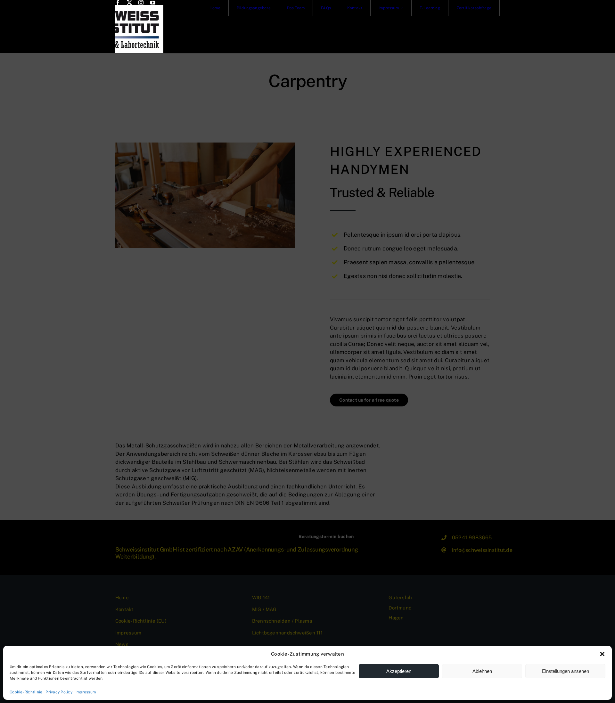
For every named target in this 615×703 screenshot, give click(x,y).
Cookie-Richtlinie (26, 692)
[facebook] (117, 2)
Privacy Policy (58, 692)
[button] (602, 654)
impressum (86, 692)
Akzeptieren (398, 671)
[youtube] (152, 2)
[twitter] (129, 2)
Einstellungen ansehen (565, 671)
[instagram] (141, 2)
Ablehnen (482, 671)
